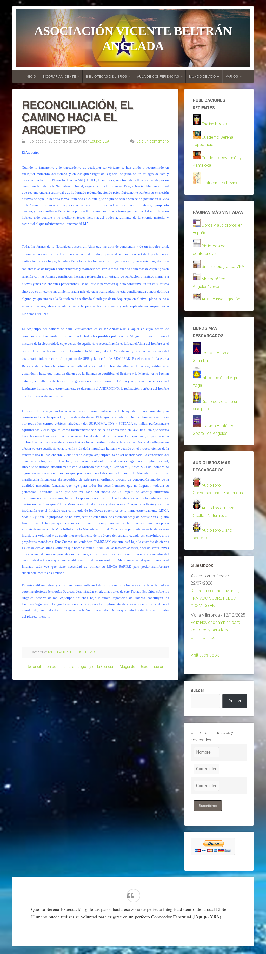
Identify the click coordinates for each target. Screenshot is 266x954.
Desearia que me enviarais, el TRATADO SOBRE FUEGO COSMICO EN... (217, 598)
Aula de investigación (221, 298)
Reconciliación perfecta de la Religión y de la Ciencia (69, 667)
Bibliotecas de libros (106, 76)
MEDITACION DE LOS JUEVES (72, 652)
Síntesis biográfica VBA (223, 266)
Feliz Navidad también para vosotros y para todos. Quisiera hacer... (215, 630)
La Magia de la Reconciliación (139, 667)
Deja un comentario (152, 141)
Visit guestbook (205, 655)
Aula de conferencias (158, 76)
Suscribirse (208, 805)
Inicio (31, 76)
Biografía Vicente (59, 76)
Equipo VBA (99, 141)
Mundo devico (202, 76)
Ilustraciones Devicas (221, 182)
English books (214, 123)
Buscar (197, 690)
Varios (232, 76)
